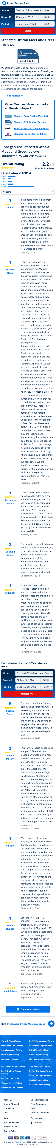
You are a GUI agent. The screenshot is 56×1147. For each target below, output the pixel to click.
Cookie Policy (10, 1131)
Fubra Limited (20, 1142)
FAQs (32, 1108)
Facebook (38, 1122)
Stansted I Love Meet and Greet (30, 134)
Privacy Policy (10, 1126)
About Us (8, 1100)
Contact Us (9, 1108)
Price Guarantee (38, 1104)
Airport (5, 10)
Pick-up (5, 23)
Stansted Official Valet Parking (30, 122)
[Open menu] (51, 3)
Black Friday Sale (12, 1122)
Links (6, 1112)
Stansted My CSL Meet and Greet (31, 128)
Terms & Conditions (39, 1112)
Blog (6, 1118)
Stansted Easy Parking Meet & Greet (33, 116)
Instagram (38, 1118)
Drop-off (6, 17)
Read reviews (13, 95)
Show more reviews (30, 1009)
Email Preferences (39, 1100)
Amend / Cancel (11, 1104)
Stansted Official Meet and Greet (27, 1024)
